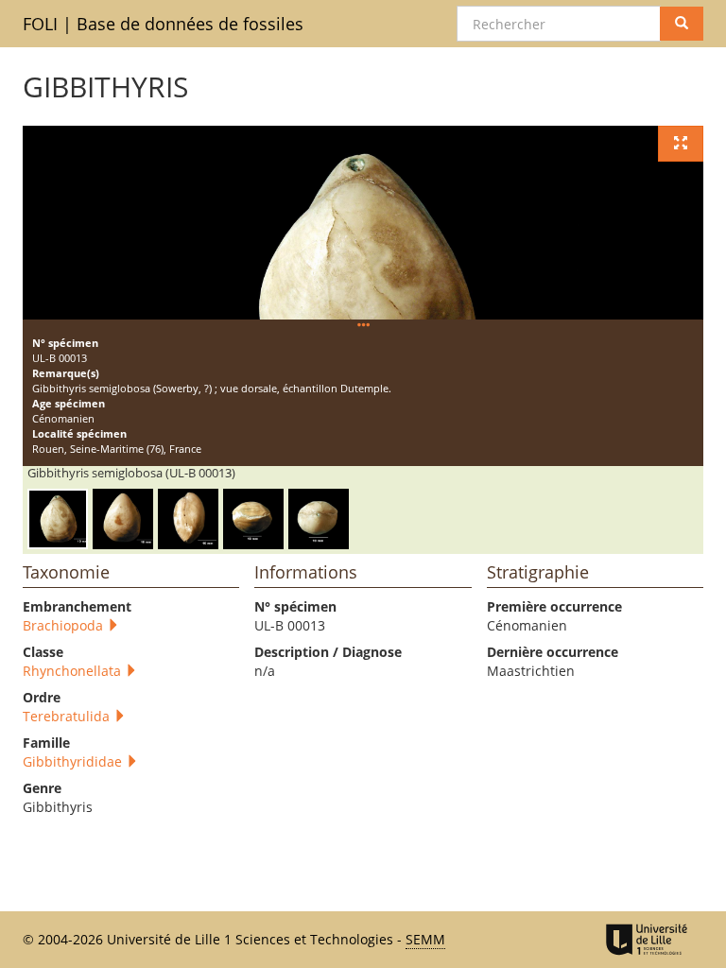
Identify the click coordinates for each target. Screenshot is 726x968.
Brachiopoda (65, 625)
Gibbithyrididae (74, 761)
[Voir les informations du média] (363, 325)
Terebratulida (68, 716)
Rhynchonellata (74, 671)
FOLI (163, 23)
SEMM (425, 939)
